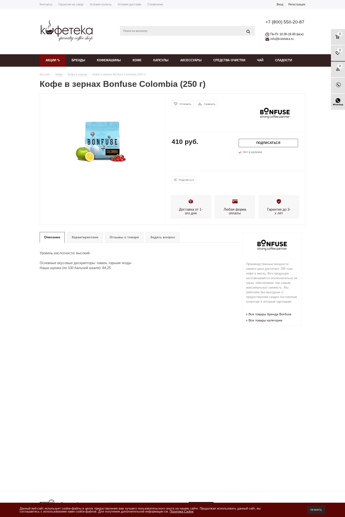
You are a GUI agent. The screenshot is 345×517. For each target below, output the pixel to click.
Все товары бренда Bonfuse (270, 314)
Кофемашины (109, 60)
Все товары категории (265, 320)
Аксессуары (191, 60)
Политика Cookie (181, 511)
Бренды (78, 60)
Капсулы (161, 60)
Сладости (283, 60)
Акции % (53, 60)
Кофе (137, 60)
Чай (260, 60)
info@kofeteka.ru (282, 39)
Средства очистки (229, 60)
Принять (316, 510)
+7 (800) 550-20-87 (284, 21)
